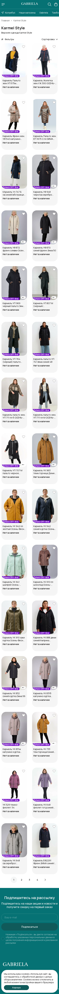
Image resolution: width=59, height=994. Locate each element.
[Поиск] (49, 4)
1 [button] (13, 879)
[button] (14, 60)
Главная (5, 20)
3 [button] (29, 879)
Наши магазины (27, 12)
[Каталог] (3, 4)
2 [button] (21, 879)
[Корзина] (56, 4)
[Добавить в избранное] (23, 46)
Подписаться (29, 927)
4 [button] (37, 879)
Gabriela (43, 12)
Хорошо (16, 987)
